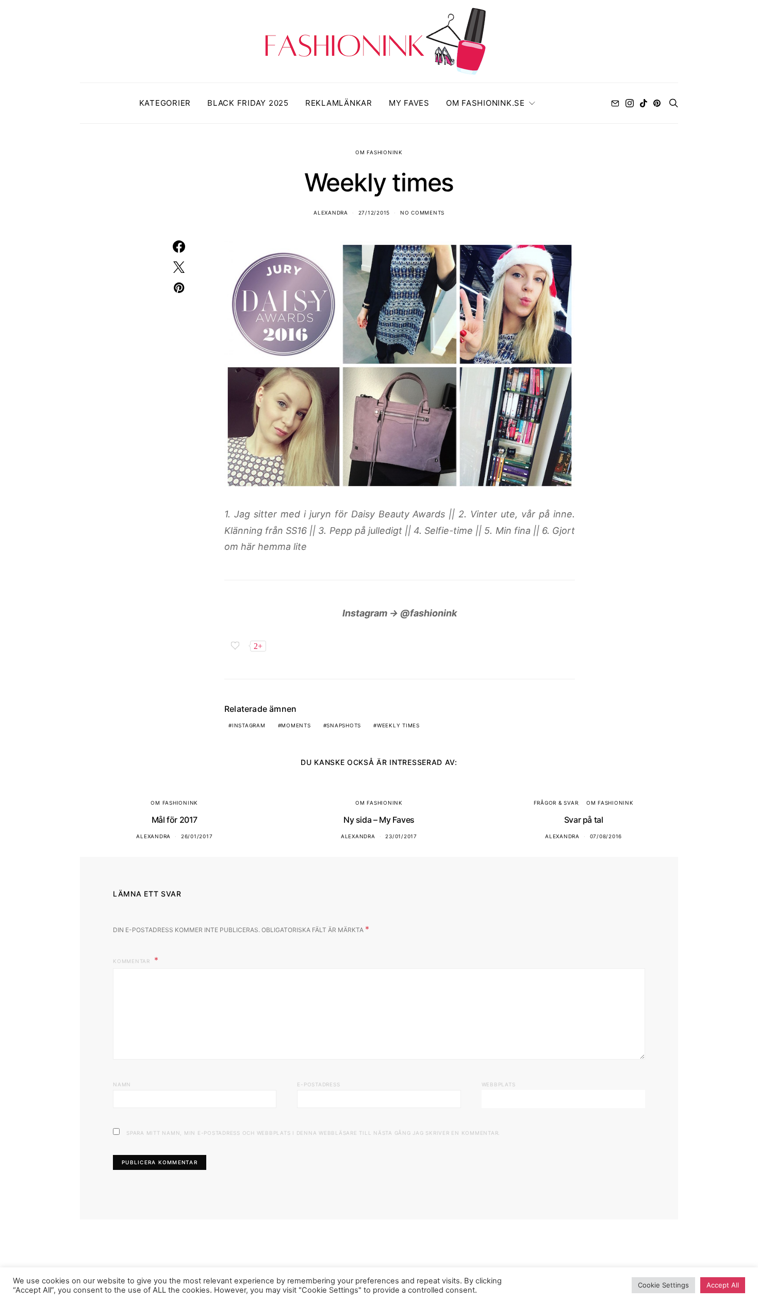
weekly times (398, 725)
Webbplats (499, 1084)
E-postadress (318, 1084)
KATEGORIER (165, 103)
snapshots (343, 725)
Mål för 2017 (174, 820)
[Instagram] (629, 103)
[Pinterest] (657, 103)
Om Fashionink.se (485, 103)
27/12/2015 (374, 212)
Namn (122, 1084)
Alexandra (331, 212)
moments (295, 725)
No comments (422, 212)
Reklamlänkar (338, 103)
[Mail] (615, 103)
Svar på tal (583, 820)
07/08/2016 (606, 836)
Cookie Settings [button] (663, 1285)
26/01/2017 (197, 836)
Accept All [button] (722, 1285)
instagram (249, 725)
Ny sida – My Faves (379, 820)
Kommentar (132, 961)
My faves (409, 103)
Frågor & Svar (556, 803)
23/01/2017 (401, 836)
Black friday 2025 (248, 103)
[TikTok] (643, 103)
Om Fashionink (379, 152)
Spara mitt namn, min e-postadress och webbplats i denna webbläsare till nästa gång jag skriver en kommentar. (313, 1133)
